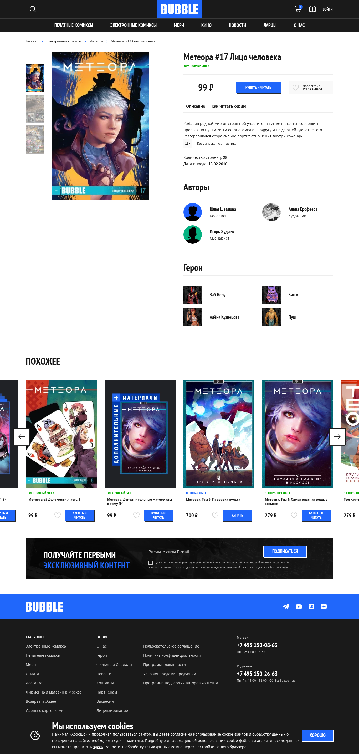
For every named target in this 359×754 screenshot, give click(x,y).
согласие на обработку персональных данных (193, 562)
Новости (103, 673)
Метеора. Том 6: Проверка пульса (213, 499)
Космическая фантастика (217, 143)
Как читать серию (229, 106)
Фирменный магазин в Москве (54, 692)
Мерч (31, 664)
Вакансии (105, 701)
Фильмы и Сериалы (114, 664)
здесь (98, 746)
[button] (337, 436)
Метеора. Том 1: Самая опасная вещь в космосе (296, 501)
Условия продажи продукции (169, 673)
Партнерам (106, 692)
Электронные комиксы (133, 25)
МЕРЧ (179, 25)
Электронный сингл (41, 493)
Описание (195, 106)
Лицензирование (112, 710)
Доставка (34, 682)
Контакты (105, 682)
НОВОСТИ (237, 25)
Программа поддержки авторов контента (180, 682)
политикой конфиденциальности (267, 562)
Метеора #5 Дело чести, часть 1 (54, 499)
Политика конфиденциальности (172, 655)
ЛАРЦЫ (270, 25)
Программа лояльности (164, 664)
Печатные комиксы (73, 25)
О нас (101, 646)
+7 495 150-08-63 (257, 645)
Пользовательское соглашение (171, 646)
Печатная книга (196, 493)
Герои (101, 655)
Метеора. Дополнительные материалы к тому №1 (139, 501)
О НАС (299, 25)
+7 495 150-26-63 (257, 674)
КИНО (206, 25)
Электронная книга (277, 493)
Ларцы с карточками (45, 710)
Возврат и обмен (41, 701)
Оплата (32, 673)
